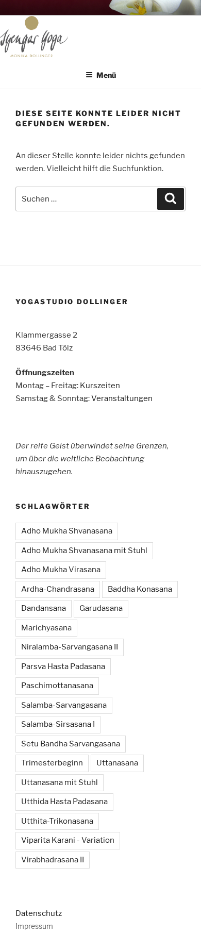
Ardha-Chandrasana (57, 589)
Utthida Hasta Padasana (64, 801)
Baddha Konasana (140, 589)
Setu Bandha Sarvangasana (70, 743)
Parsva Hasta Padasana (63, 666)
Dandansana (43, 608)
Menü (106, 75)
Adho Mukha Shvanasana (66, 531)
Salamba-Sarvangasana (64, 705)
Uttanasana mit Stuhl (59, 782)
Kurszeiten (100, 385)
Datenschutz (38, 913)
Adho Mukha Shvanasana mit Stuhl (84, 550)
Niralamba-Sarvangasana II (69, 647)
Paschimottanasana (57, 685)
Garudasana (101, 608)
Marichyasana (46, 627)
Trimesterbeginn (52, 763)
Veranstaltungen (122, 398)
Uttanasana (117, 763)
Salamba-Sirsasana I (58, 724)
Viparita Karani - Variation (67, 840)
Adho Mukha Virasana (60, 569)
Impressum (34, 926)
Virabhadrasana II (52, 859)
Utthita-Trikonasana (57, 821)
